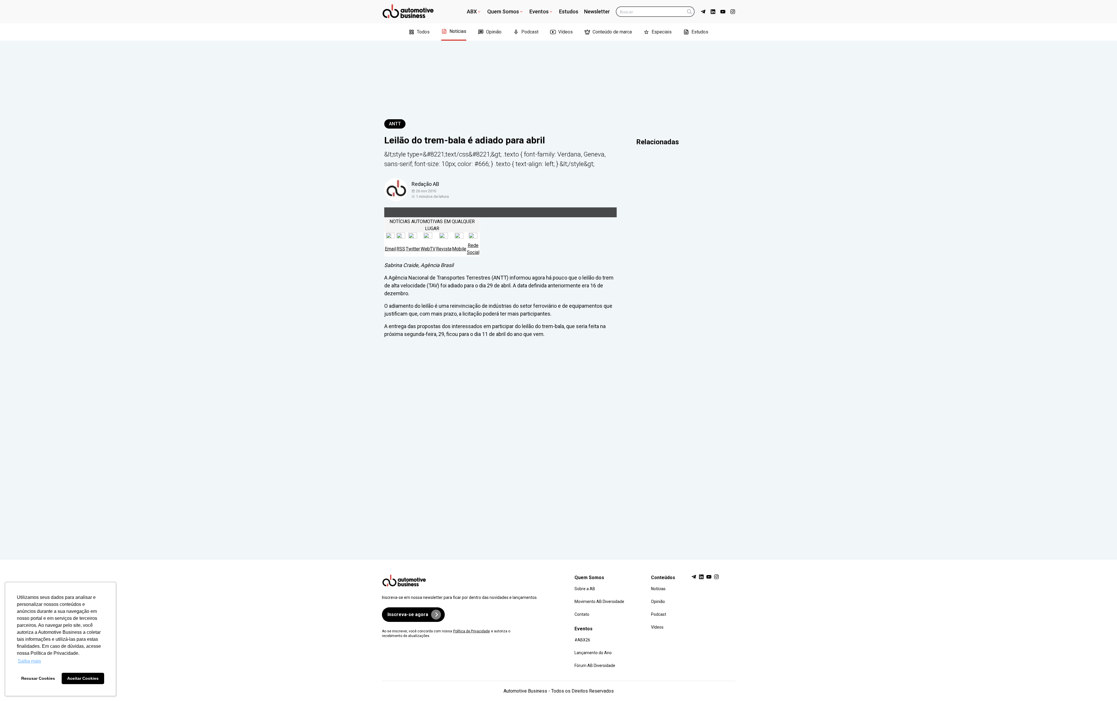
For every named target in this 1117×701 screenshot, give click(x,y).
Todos (423, 32)
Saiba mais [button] (29, 661)
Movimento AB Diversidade (599, 601)
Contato (581, 614)
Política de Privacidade (471, 631)
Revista (443, 249)
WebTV (428, 249)
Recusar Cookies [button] (38, 678)
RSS (400, 249)
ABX (472, 11)
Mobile (459, 249)
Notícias (457, 31)
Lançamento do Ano (593, 652)
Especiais (662, 32)
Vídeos (565, 32)
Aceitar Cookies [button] (83, 678)
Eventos (539, 11)
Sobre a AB (584, 588)
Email (390, 249)
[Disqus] (558, 443)
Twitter (413, 249)
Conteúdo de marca (612, 32)
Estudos (568, 11)
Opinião (493, 32)
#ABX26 (582, 640)
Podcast (529, 32)
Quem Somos (503, 11)
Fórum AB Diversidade (594, 665)
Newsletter (597, 11)
